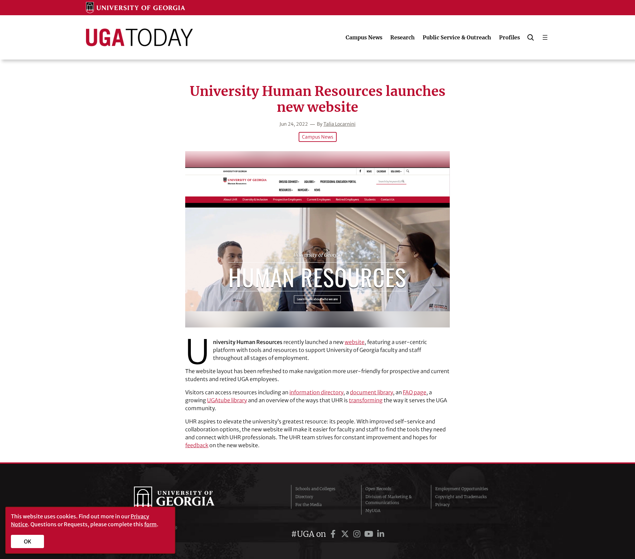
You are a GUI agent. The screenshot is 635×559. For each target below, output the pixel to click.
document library (371, 392)
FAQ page (414, 392)
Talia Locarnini (339, 124)
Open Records (378, 488)
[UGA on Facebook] (334, 534)
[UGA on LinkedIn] (381, 534)
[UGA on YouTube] (370, 534)
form (150, 524)
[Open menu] (545, 37)
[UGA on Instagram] (358, 534)
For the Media (308, 504)
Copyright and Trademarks (461, 496)
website (354, 342)
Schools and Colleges (315, 488)
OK (27, 541)
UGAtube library (227, 400)
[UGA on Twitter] (346, 534)
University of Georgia (183, 500)
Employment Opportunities (461, 488)
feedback (196, 445)
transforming (366, 400)
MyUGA (372, 510)
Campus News (317, 137)
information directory (316, 392)
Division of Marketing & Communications (388, 499)
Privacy (442, 504)
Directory (304, 496)
